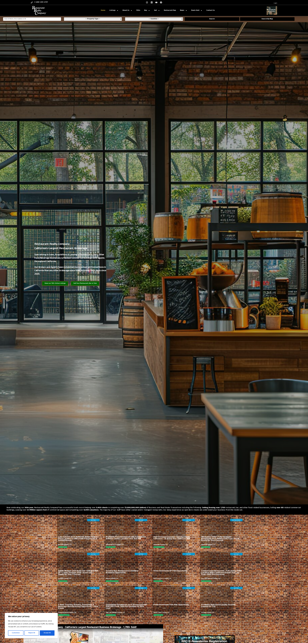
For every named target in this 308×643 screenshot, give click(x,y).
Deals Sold (195, 10)
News (182, 10)
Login (275, 3)
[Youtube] (156, 2)
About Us (125, 10)
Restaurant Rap (170, 10)
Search (212, 19)
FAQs (138, 10)
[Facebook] (161, 2)
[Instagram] (147, 2)
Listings (112, 10)
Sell (155, 10)
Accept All (47, 633)
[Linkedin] (152, 2)
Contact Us (210, 10)
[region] (31, 625)
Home (103, 10)
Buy (145, 10)
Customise (16, 633)
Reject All (31, 633)
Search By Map (267, 19)
